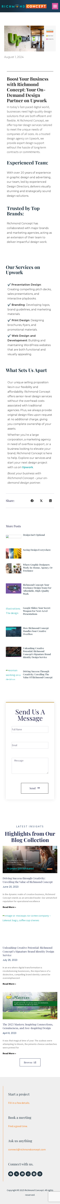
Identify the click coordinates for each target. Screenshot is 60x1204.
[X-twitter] (16, 1173)
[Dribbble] (39, 1173)
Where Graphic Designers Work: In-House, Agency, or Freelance (37, 567)
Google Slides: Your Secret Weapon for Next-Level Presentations (36, 610)
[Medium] (34, 1173)
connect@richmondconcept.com (27, 1149)
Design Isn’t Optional (34, 534)
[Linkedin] (22, 1173)
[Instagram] (28, 1173)
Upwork (27, 467)
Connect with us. (20, 1164)
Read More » (9, 907)
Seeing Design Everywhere (37, 549)
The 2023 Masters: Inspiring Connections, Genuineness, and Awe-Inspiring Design (28, 1026)
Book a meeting (19, 1117)
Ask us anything (20, 1140)
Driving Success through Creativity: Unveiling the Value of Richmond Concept (37, 674)
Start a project (19, 1094)
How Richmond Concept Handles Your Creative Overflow (36, 631)
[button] (55, 6)
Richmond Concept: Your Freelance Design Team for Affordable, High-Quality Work (37, 589)
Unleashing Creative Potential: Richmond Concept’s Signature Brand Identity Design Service (37, 653)
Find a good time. (18, 1126)
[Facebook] (10, 1173)
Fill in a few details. (19, 1102)
